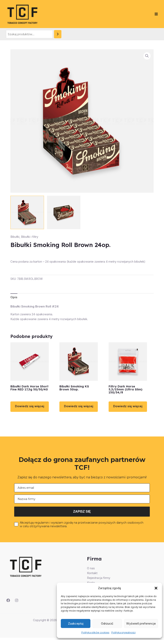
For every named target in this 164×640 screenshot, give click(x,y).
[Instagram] (16, 600)
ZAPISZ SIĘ (82, 511)
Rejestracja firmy (98, 578)
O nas (91, 568)
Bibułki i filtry (29, 237)
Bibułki (14, 237)
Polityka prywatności (123, 632)
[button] (156, 588)
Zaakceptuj (75, 623)
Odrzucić (107, 623)
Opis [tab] (13, 297)
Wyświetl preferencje (141, 623)
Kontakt (92, 573)
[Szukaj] (57, 34)
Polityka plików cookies (95, 632)
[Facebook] (8, 600)
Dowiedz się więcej (29, 406)
